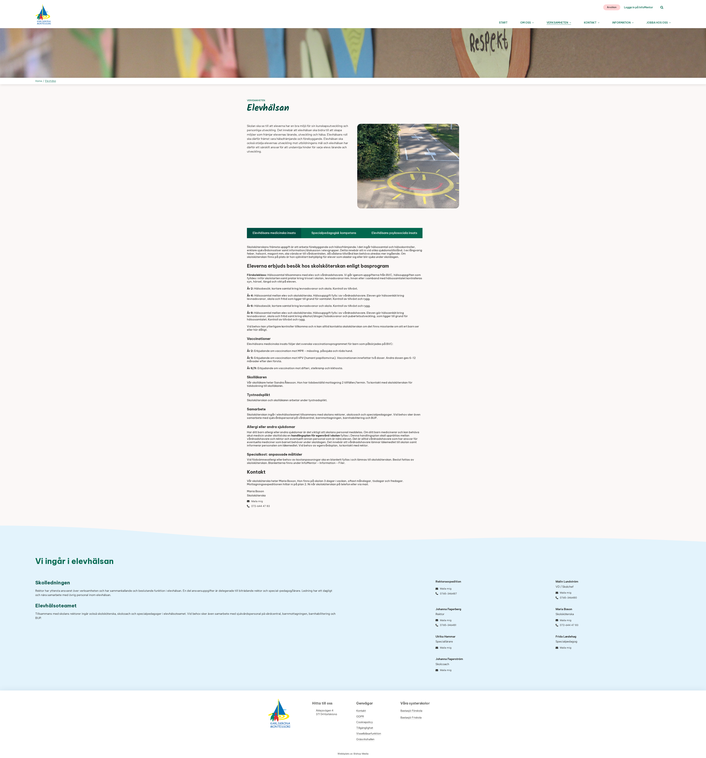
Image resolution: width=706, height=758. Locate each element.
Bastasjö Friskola (411, 717)
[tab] (274, 233)
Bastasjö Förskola (411, 710)
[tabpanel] (334, 379)
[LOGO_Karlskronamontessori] (43, 6)
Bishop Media (361, 753)
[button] (662, 7)
